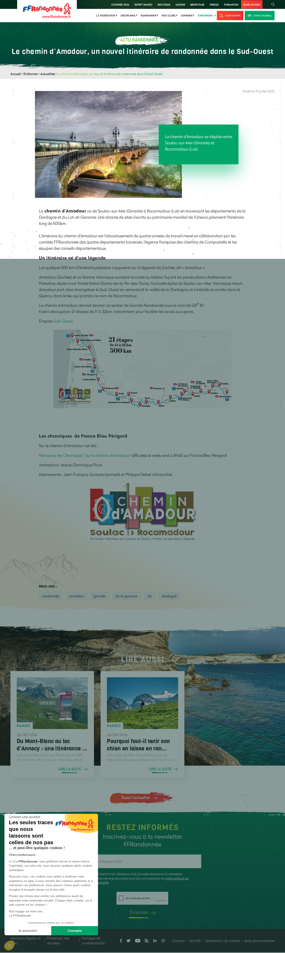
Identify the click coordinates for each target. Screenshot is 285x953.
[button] (9, 945)
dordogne (169, 596)
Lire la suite (69, 769)
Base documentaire (259, 940)
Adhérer (186, 15)
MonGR (180, 4)
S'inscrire (138, 912)
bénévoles (197, 4)
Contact (178, 940)
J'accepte (74, 930)
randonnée (50, 596)
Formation (231, 4)
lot (149, 596)
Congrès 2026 (120, 4)
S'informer (205, 15)
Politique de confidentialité (93, 940)
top (248, 923)
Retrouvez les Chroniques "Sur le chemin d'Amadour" (84, 455)
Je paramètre (27, 930)
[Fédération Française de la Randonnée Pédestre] (47, 10)
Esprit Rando (143, 4)
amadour (76, 596)
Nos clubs (168, 15)
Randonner (148, 15)
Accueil (15, 74)
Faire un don (251, 4)
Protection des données (58, 940)
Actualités (47, 74)
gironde (99, 596)
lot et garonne (126, 596)
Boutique (164, 4)
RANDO (24, 725)
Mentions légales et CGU (25, 940)
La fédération (105, 15)
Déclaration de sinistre (222, 940)
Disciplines (128, 15)
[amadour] (142, 511)
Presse (214, 4)
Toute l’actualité (135, 797)
